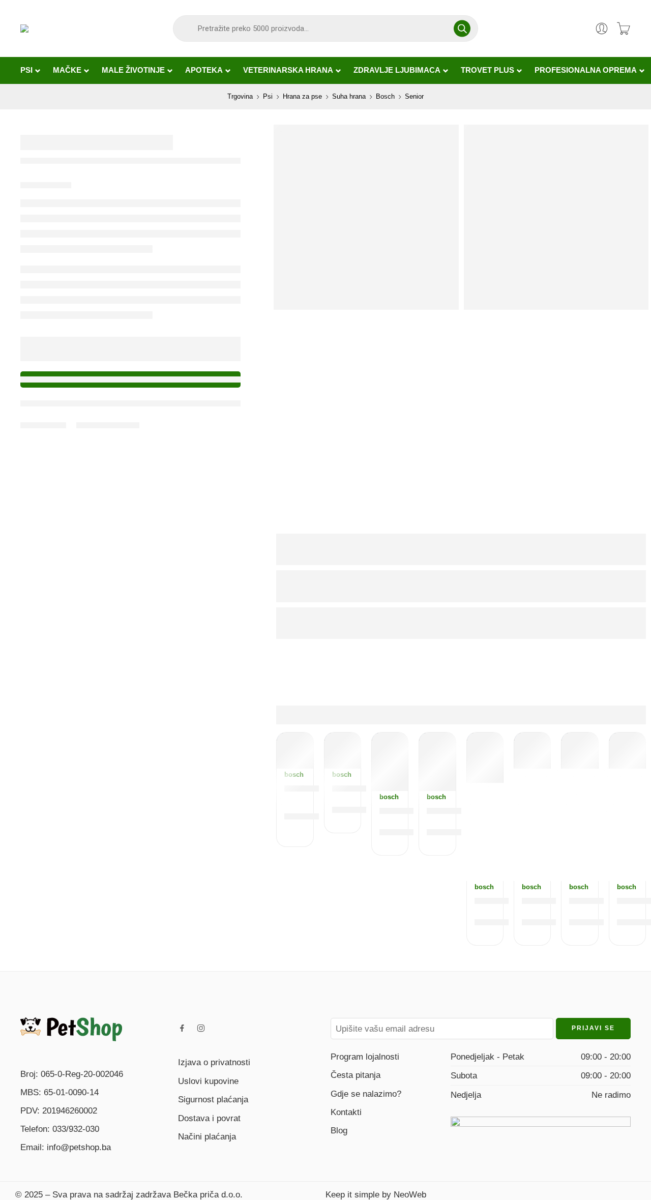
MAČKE (67, 70)
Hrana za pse (302, 96)
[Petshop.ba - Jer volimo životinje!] (67, 28)
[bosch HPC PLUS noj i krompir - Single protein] (485, 758)
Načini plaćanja (207, 1136)
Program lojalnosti (365, 1056)
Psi (268, 96)
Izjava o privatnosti (214, 1062)
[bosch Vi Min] (342, 751)
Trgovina (240, 96)
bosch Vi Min (362, 787)
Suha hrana (349, 96)
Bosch (385, 96)
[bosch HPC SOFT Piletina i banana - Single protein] (437, 762)
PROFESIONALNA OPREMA (586, 70)
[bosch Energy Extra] (532, 751)
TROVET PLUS (487, 70)
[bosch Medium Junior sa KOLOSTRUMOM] (627, 751)
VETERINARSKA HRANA (288, 70)
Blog (339, 1130)
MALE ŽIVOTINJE (133, 70)
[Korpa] (623, 28)
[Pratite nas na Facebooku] (182, 1028)
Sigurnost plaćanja (213, 1099)
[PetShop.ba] (71, 1028)
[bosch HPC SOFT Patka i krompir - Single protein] (390, 762)
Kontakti (346, 1112)
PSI (26, 70)
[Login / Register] (602, 28)
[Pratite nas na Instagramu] (200, 1028)
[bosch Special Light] (579, 751)
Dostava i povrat (209, 1118)
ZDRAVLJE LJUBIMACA (396, 70)
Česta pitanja (355, 1074)
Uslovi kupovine (208, 1081)
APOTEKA (204, 70)
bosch (294, 774)
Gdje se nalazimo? (366, 1093)
